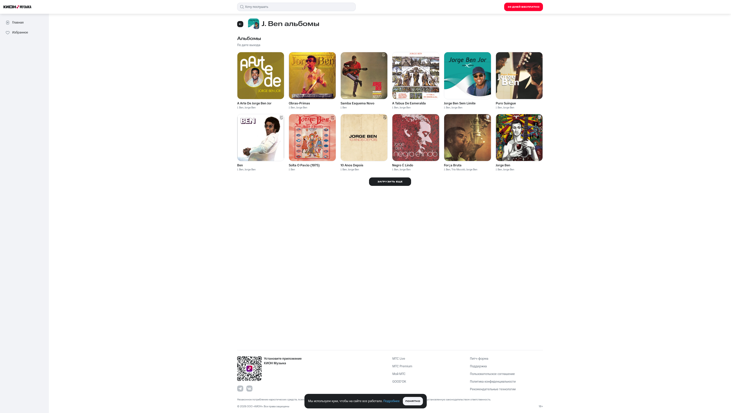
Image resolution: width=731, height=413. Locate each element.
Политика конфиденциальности (493, 381)
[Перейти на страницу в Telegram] (240, 388)
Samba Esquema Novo (357, 103)
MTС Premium (402, 366)
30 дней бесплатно (523, 7)
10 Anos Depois (352, 165)
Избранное (20, 32)
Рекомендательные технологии (493, 389)
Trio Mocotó (458, 170)
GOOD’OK (399, 381)
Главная (18, 22)
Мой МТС (399, 374)
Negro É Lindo (402, 165)
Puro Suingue (506, 103)
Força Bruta (453, 165)
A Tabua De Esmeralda (409, 103)
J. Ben (240, 108)
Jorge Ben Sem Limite (459, 103)
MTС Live (398, 358)
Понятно (412, 401)
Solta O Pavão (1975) (304, 165)
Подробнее (391, 401)
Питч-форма (479, 358)
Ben (240, 165)
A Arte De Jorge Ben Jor (254, 103)
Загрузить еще (390, 181)
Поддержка (478, 366)
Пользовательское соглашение (492, 374)
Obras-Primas (299, 103)
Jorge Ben (250, 108)
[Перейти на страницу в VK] (249, 388)
